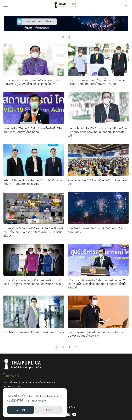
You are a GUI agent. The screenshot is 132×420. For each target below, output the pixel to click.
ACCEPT (20, 410)
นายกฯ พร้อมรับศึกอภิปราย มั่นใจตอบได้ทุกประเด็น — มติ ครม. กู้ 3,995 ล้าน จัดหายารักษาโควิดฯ (32, 81)
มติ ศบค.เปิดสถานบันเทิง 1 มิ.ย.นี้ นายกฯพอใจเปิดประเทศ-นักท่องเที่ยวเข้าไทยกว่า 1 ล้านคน (96, 81)
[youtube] (74, 414)
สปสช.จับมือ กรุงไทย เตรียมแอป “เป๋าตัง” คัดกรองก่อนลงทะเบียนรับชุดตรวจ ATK (32, 182)
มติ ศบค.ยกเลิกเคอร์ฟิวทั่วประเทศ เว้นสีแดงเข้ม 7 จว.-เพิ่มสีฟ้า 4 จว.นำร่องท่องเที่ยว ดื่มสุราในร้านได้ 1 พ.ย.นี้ (97, 283)
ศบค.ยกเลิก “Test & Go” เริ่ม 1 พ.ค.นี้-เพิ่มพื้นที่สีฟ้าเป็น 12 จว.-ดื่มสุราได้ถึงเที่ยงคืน (33, 130)
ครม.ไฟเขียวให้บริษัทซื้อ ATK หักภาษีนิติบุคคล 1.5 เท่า (33, 332)
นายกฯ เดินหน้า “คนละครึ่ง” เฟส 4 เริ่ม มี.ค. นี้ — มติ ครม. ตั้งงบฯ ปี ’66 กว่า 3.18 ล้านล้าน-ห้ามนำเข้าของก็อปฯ (33, 232)
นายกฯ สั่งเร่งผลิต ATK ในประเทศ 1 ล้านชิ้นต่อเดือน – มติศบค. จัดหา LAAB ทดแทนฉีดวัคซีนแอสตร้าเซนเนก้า (97, 132)
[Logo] (66, 5)
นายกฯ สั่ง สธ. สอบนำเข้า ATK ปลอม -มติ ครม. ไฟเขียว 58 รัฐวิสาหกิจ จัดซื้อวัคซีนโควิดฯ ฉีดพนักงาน (32, 282)
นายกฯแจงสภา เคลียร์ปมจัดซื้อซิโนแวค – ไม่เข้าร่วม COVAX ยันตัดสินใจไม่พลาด (97, 333)
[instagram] (69, 414)
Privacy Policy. (38, 400)
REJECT (49, 410)
